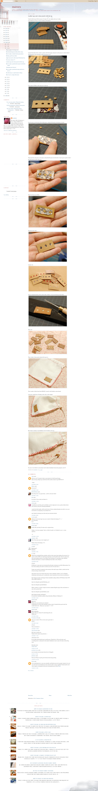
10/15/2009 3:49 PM (35, 523)
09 (7, 77)
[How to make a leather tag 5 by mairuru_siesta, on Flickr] (47, 191)
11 (7, 46)
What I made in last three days (12, 50)
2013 (6, 34)
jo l (32, 553)
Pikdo (59, 666)
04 (7, 87)
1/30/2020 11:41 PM (35, 668)
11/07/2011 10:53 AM (35, 659)
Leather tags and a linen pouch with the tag (15, 61)
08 (7, 79)
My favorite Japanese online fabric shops (14, 52)
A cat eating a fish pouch (43, 739)
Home (50, 695)
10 (7, 48)
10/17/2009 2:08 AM (35, 607)
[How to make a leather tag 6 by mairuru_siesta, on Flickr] (47, 227)
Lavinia (33, 517)
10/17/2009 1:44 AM (35, 597)
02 (7, 91)
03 (7, 89)
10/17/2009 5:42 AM (35, 623)
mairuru (16, 6)
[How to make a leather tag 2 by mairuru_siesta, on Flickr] (47, 82)
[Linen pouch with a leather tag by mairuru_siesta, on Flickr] (47, 388)
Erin (32, 497)
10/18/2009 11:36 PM (35, 628)
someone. (34, 538)
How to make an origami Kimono (43, 778)
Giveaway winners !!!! (10, 59)
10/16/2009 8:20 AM (35, 544)
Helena (33, 486)
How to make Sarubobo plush (43, 709)
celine (33, 503)
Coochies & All (35, 618)
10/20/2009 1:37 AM (35, 635)
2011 (6, 38)
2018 (6, 28)
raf (32, 546)
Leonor (33, 525)
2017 (6, 30)
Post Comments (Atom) (38, 698)
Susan (33, 661)
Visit (6, 194)
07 (7, 81)
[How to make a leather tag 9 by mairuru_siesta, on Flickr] (47, 326)
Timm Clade (34, 646)
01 (7, 93)
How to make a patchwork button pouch (43, 747)
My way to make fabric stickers (43, 770)
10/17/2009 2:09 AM (35, 616)
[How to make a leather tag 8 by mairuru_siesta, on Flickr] (47, 291)
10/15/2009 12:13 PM (35, 501)
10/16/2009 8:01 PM (35, 561)
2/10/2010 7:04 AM (35, 648)
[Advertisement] (41, 682)
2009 (6, 42)
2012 (6, 36)
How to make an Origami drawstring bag (43, 724)
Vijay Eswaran (35, 630)
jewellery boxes (35, 650)
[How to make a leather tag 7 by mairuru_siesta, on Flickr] (47, 261)
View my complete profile (10, 130)
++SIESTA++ (41, 9)
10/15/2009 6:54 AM (35, 484)
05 (7, 85)
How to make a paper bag (43, 716)
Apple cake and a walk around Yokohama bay (15, 57)
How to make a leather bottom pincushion (14, 54)
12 (7, 44)
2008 (6, 95)
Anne (33, 476)
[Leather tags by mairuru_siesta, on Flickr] (47, 354)
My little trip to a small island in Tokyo (14, 72)
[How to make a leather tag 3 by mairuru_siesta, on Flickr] (47, 119)
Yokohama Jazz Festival (11, 67)
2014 (6, 32)
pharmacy (34, 655)
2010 (6, 40)
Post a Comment (31, 670)
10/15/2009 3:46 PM (35, 515)
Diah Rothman (35, 491)
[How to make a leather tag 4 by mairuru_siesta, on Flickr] (47, 154)
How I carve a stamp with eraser (12, 74)
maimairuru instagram (29, 10)
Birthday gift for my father (11, 55)
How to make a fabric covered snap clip (43, 755)
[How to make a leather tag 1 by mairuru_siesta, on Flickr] (47, 49)
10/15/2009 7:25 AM (35, 495)
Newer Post (30, 695)
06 (7, 83)
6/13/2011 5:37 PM (35, 654)
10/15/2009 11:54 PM (35, 536)
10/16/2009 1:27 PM (35, 551)
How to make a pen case (43, 732)
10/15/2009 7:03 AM (35, 490)
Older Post (70, 695)
